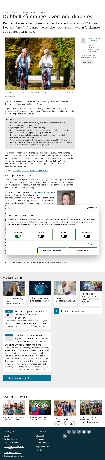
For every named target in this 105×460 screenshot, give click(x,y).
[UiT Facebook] (69, 432)
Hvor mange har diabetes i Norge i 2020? (30, 170)
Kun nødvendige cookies (52, 250)
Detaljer (90, 244)
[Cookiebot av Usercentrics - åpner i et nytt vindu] (88, 208)
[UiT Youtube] (84, 432)
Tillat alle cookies (82, 250)
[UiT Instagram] (74, 432)
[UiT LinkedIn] (89, 432)
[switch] (41, 236)
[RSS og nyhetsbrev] (65, 436)
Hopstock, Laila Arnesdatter (94, 39)
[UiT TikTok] (79, 432)
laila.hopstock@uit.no (94, 43)
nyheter (11, 12)
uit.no (5, 12)
